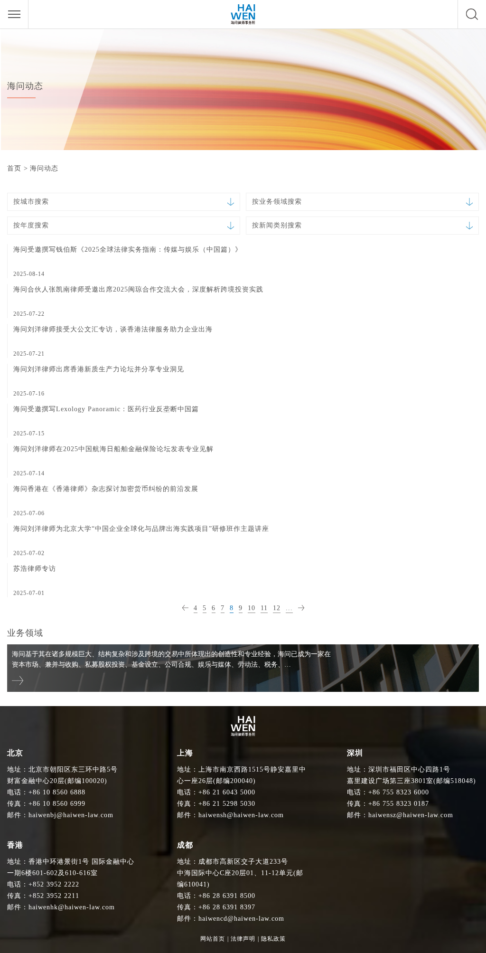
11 (264, 608)
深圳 (355, 753)
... (289, 608)
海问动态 (44, 168)
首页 (14, 168)
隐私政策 (273, 938)
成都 (185, 845)
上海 (185, 753)
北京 (15, 753)
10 (251, 608)
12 (276, 608)
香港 (15, 845)
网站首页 (212, 938)
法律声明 (243, 938)
